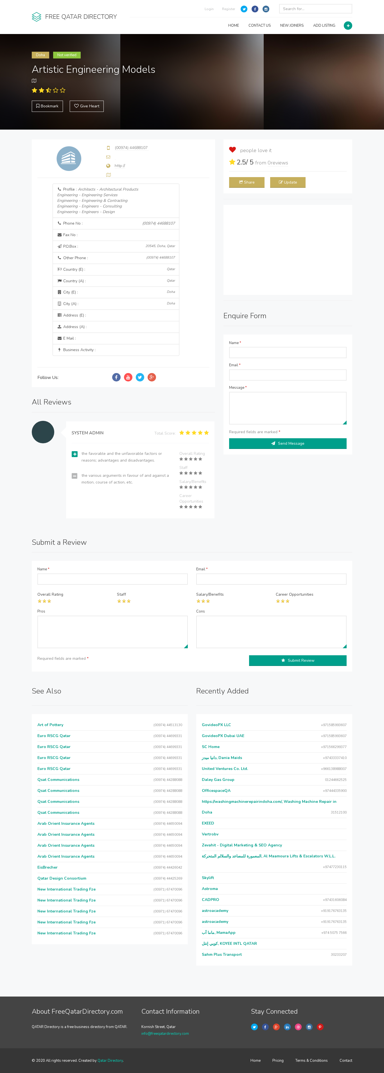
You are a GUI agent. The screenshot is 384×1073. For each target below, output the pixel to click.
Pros (41, 611)
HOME (233, 25)
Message (238, 387)
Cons (200, 611)
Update (290, 182)
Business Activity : (79, 350)
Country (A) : (118, 281)
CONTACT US (260, 25)
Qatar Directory (110, 1060)
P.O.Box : (118, 246)
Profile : (97, 200)
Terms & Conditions (311, 1060)
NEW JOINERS (292, 25)
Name (235, 342)
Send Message (291, 443)
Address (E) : (74, 315)
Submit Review (301, 660)
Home (255, 1060)
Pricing (278, 1060)
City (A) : (118, 303)
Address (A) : (74, 326)
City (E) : (118, 292)
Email (235, 365)
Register (228, 9)
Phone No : (118, 223)
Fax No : (70, 235)
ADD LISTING (324, 25)
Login (209, 9)
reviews (278, 162)
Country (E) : (118, 269)
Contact (346, 1060)
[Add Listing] (348, 25)
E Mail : (69, 338)
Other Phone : (118, 258)
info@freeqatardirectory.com (165, 1033)
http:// (120, 165)
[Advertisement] (288, 250)
